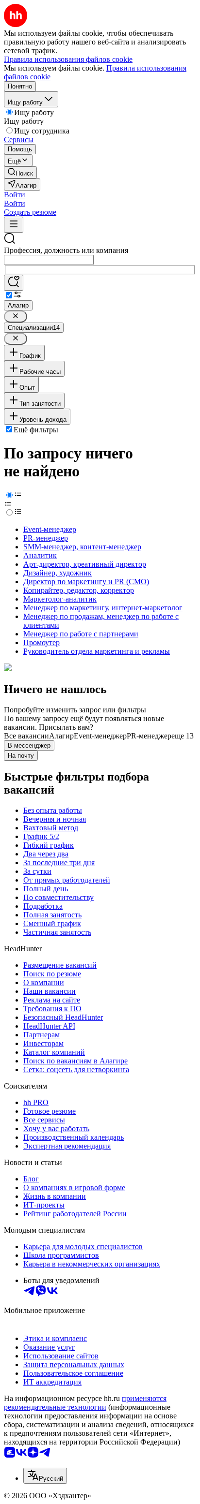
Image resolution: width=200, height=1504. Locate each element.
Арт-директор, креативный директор (84, 564)
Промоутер (41, 642)
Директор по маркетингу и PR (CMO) (86, 581)
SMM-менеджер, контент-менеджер (82, 547)
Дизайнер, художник (57, 573)
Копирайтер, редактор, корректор (78, 590)
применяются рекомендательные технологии (85, 1402)
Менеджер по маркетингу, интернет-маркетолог (103, 608)
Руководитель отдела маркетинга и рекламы (96, 651)
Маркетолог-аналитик (60, 599)
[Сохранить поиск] (13, 283)
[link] (20, 172)
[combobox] (49, 260)
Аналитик (40, 555)
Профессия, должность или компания (66, 250)
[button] (14, 195)
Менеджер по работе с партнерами (80, 634)
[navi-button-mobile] (13, 225)
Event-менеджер (49, 529)
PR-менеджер (45, 538)
